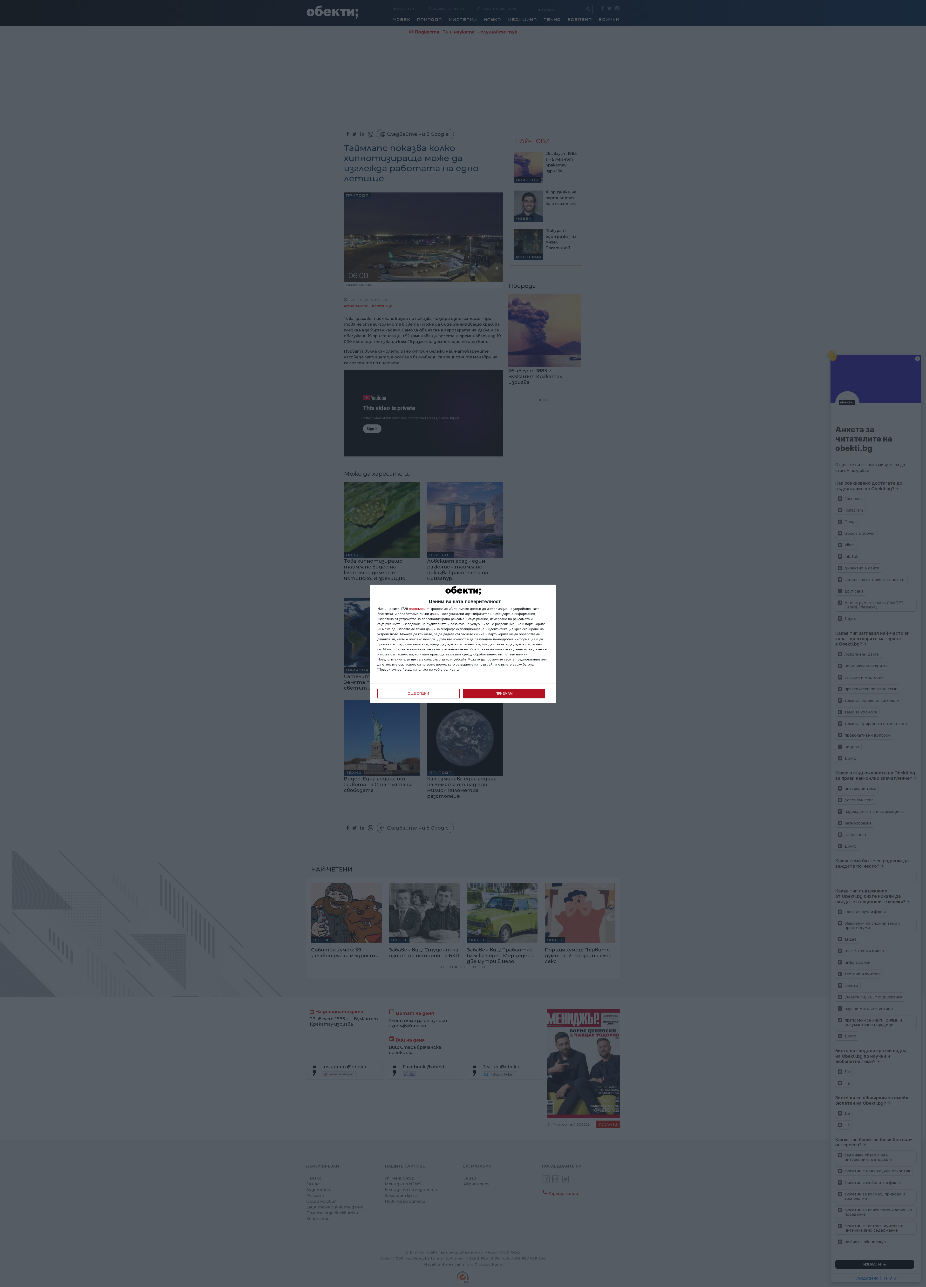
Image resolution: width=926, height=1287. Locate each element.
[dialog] (463, 644)
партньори (417, 608)
